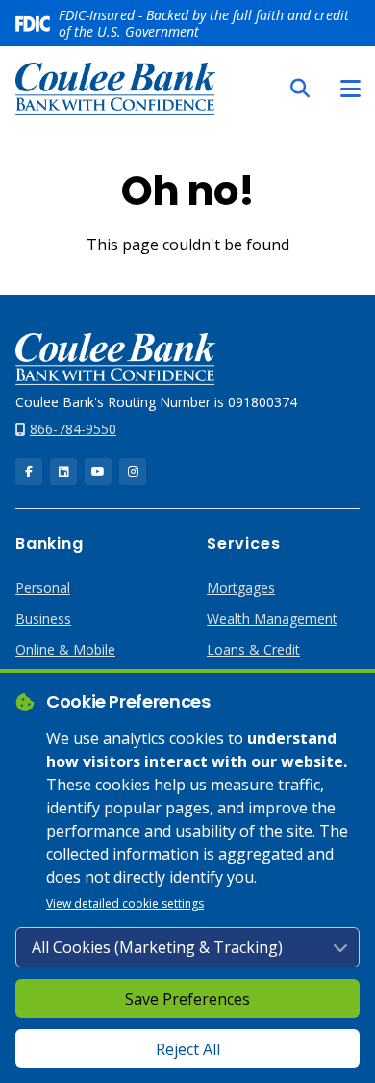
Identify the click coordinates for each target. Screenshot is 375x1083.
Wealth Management (272, 618)
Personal (42, 588)
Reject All (188, 1049)
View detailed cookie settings (125, 903)
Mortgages (241, 588)
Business (43, 618)
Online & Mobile (65, 649)
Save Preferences (187, 999)
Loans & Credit (253, 649)
